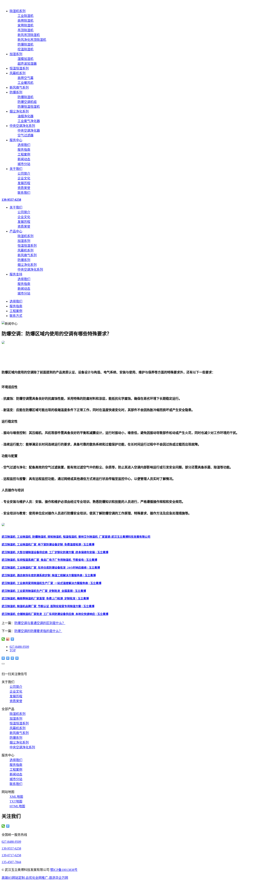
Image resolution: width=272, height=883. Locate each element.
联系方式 (16, 315)
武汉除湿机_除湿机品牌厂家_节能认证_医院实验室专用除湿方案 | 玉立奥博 (48, 606)
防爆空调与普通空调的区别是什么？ (39, 623)
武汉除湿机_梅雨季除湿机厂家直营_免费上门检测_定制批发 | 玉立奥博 (45, 598)
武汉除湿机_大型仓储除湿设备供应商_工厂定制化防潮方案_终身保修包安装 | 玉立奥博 (55, 552)
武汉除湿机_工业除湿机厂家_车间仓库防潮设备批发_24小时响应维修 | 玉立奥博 (51, 567)
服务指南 (24, 149)
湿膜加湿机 (25, 59)
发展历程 (24, 183)
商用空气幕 (25, 78)
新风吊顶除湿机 (29, 35)
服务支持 (16, 274)
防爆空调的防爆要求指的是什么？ (38, 631)
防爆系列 (16, 92)
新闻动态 (24, 159)
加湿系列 (16, 54)
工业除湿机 (25, 16)
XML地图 (16, 796)
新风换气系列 (19, 87)
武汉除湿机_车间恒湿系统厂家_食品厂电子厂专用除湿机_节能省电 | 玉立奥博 (49, 559)
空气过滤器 (25, 135)
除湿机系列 (17, 11)
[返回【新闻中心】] (12, 639)
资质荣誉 (24, 188)
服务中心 (16, 140)
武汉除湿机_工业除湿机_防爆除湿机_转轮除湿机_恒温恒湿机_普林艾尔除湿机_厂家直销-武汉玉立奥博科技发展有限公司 (76, 536)
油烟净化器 (25, 116)
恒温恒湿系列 (19, 68)
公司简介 (24, 173)
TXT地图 (16, 801)
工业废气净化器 (29, 121)
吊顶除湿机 (25, 30)
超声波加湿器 (27, 63)
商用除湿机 (25, 20)
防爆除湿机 (25, 44)
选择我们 (24, 145)
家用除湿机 (25, 25)
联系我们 (24, 192)
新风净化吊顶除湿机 (32, 39)
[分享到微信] (3, 639)
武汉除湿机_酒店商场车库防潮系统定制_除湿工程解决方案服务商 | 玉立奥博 (49, 575)
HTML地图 (17, 806)
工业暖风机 (25, 82)
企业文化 (24, 178)
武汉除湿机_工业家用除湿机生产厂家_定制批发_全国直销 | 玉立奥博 (44, 590)
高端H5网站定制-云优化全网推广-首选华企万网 (35, 877)
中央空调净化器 (29, 130)
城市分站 (24, 164)
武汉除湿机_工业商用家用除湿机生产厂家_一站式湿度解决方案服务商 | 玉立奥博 (51, 583)
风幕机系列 (17, 73)
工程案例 (24, 154)
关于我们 (16, 168)
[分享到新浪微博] (8, 639)
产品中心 (16, 231)
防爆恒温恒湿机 (29, 106)
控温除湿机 (25, 49)
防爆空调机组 (27, 102)
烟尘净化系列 (19, 111)
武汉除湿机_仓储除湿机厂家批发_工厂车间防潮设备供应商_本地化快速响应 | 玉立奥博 (55, 614)
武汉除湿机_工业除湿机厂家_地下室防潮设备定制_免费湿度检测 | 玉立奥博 (48, 544)
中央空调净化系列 (22, 125)
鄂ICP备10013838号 (63, 869)
